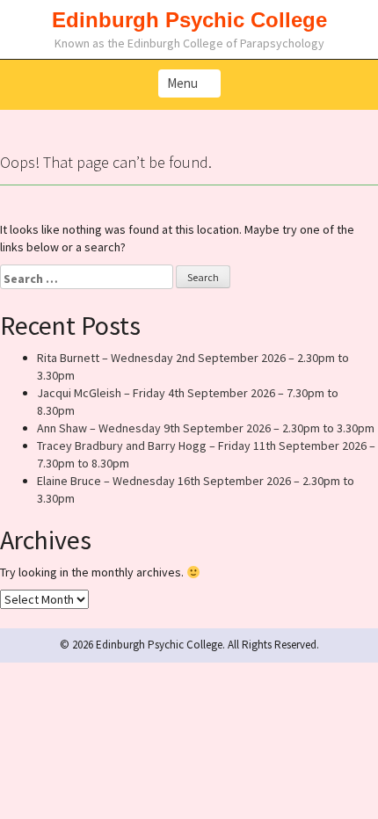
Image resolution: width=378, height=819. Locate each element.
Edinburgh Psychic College (189, 20)
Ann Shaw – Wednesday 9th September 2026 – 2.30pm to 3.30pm (205, 428)
